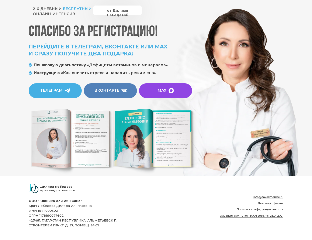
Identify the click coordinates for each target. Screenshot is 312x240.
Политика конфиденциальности (259, 209)
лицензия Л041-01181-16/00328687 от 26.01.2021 (251, 215)
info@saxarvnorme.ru (268, 197)
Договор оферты (270, 203)
